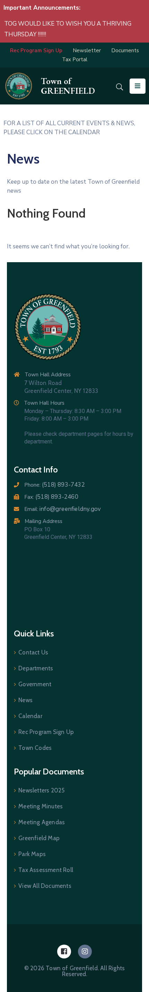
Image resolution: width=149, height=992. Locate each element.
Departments (35, 668)
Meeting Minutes (40, 806)
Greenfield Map (39, 838)
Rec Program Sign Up (46, 731)
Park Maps (32, 854)
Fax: (51, 497)
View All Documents (44, 885)
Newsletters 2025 (41, 790)
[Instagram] (85, 951)
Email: (62, 509)
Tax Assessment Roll (45, 869)
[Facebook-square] (64, 951)
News (25, 700)
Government (34, 684)
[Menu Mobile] (138, 86)
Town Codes (35, 747)
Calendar (30, 716)
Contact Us (33, 652)
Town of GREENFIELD (68, 85)
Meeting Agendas (41, 822)
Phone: (54, 484)
